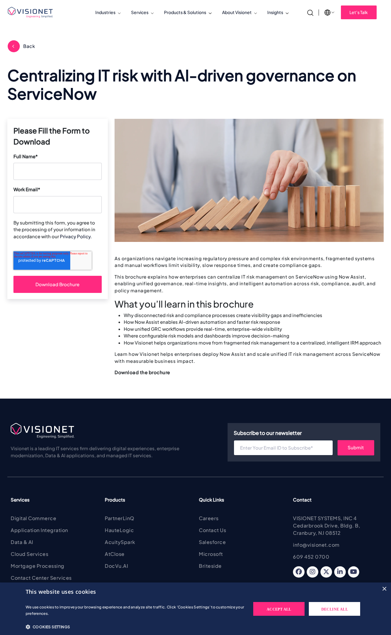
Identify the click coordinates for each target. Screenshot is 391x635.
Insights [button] (275, 12)
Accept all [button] (279, 609)
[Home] (33, 12)
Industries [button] (105, 12)
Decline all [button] (334, 609)
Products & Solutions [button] (185, 12)
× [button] (384, 589)
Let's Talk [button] (358, 12)
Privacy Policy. (76, 236)
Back (29, 46)
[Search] (310, 12)
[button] (135, 626)
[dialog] (195, 608)
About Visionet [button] (237, 12)
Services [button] (139, 12)
